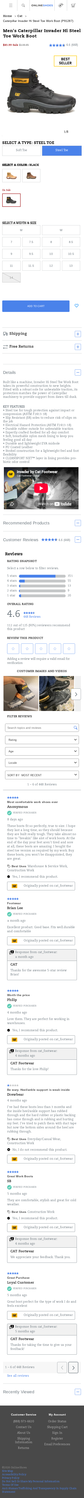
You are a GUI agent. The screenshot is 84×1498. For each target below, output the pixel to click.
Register (57, 1438)
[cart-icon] (73, 5)
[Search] (23, 5)
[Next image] (74, 132)
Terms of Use (10, 1485)
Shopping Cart (57, 1427)
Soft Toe (21, 150)
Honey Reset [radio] (11, 175)
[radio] (22, 151)
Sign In (57, 1433)
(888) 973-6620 (23, 1421)
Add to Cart (35, 306)
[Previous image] (57, 132)
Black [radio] (11, 200)
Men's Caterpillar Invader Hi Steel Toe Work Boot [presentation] (42, 33)
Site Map (7, 1471)
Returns (23, 1448)
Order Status (57, 1421)
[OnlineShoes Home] (42, 5)
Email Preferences (57, 1444)
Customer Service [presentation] (23, 1414)
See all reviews (18, 1376)
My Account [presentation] (57, 1414)
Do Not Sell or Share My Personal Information (31, 1481)
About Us (23, 1433)
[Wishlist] (76, 305)
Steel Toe (61, 150)
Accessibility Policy (14, 1474)
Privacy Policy (10, 1478)
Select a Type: (28, 143)
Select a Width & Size (19, 223)
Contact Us (24, 1427)
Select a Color (20, 165)
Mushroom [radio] (31, 175)
